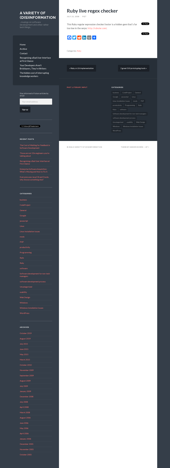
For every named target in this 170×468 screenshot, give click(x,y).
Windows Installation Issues (31, 308)
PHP (22, 242)
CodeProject (25, 205)
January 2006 (25, 439)
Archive (23, 49)
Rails (22, 258)
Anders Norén (136, 147)
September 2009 (27, 375)
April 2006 (24, 433)
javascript (24, 221)
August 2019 (25, 338)
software (24, 268)
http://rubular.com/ (97, 28)
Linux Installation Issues (30, 231)
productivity (25, 247)
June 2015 (24, 349)
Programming (26, 252)
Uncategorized (26, 287)
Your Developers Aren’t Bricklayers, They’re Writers (33, 67)
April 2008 (24, 407)
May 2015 (24, 354)
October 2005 (26, 454)
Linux (22, 226)
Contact (24, 53)
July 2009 (24, 386)
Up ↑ (147, 147)
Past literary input (77, 87)
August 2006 (25, 418)
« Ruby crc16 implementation (81, 68)
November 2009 (27, 370)
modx (22, 237)
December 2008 (26, 396)
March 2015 (25, 359)
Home (23, 44)
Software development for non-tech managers (129, 114)
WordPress (24, 313)
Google (23, 215)
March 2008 (25, 412)
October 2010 (26, 365)
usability (23, 292)
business (23, 200)
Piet (84, 17)
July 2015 (24, 344)
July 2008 (24, 402)
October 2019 (26, 333)
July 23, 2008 (73, 17)
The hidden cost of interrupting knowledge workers (34, 74)
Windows (24, 303)
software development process (33, 281)
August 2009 (25, 381)
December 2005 (26, 444)
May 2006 (24, 428)
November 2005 (27, 449)
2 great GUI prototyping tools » (133, 68)
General (23, 210)
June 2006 (24, 423)
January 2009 (25, 391)
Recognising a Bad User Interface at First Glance (35, 59)
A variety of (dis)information (38, 15)
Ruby (22, 263)
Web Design (25, 297)
